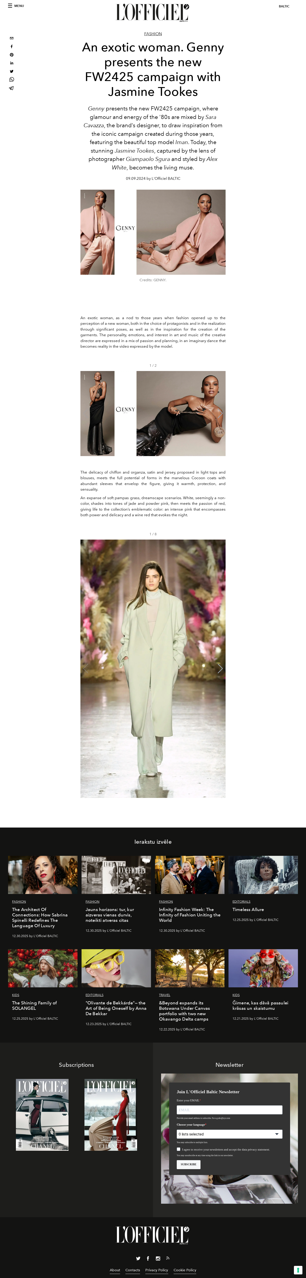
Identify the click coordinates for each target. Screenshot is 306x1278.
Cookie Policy (185, 1270)
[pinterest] (11, 55)
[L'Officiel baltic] (153, 13)
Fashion (153, 33)
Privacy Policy (156, 1270)
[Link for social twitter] (138, 1259)
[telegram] (11, 88)
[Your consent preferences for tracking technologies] (298, 1270)
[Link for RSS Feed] (168, 1259)
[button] (220, 413)
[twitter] (11, 72)
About (115, 1270)
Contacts (132, 1270)
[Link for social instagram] (158, 1259)
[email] (11, 39)
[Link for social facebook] (148, 1259)
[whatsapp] (11, 80)
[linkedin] (11, 63)
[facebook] (11, 47)
